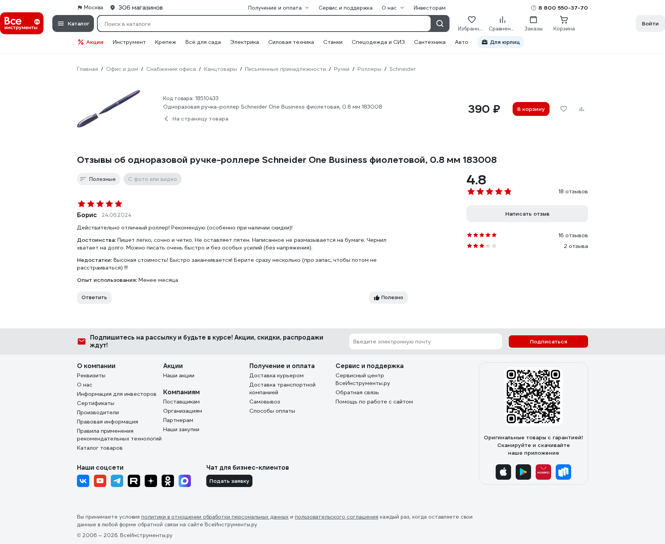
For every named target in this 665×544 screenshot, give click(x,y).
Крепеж (165, 41)
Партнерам (178, 420)
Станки (333, 41)
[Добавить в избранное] (563, 109)
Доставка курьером (276, 375)
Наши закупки (181, 429)
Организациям (182, 410)
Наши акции (178, 375)
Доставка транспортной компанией (282, 388)
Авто (461, 41)
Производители (98, 412)
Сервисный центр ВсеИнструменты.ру (363, 379)
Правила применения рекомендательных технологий (119, 434)
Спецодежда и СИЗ (378, 41)
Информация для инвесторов (117, 393)
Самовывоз (264, 401)
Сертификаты (95, 403)
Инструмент (129, 41)
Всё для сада (203, 41)
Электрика (244, 41)
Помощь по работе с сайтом (374, 401)
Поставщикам (181, 401)
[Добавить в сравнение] (582, 109)
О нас (84, 384)
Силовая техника (291, 41)
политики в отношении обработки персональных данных (215, 517)
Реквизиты (91, 375)
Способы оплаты (272, 410)
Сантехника (430, 41)
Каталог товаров (100, 447)
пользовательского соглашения (336, 517)
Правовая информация (107, 421)
